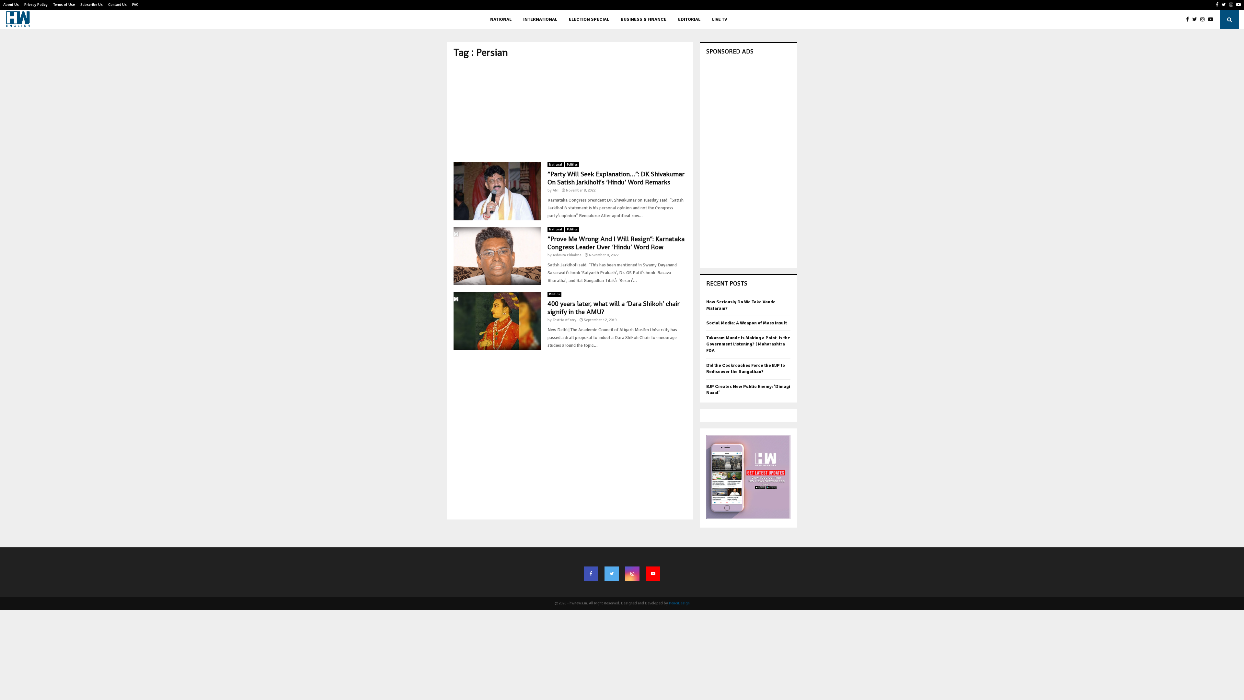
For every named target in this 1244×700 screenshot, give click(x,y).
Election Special (589, 19)
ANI (556, 190)
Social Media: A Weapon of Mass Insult (746, 323)
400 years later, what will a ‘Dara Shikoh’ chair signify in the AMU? (613, 307)
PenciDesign (679, 603)
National (501, 19)
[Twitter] (1196, 19)
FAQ (135, 4)
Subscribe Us (91, 4)
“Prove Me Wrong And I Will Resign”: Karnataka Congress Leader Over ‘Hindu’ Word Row (616, 243)
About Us (11, 4)
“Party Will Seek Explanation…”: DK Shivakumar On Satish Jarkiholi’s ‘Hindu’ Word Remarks (616, 178)
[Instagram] (1204, 19)
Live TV (719, 19)
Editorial (689, 19)
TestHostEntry (564, 320)
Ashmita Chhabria (567, 255)
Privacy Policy (36, 4)
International (540, 19)
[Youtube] (1212, 19)
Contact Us (117, 4)
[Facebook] (1189, 19)
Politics (572, 165)
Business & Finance (643, 19)
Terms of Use (64, 4)
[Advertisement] (570, 110)
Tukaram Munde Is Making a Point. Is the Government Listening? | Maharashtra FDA (748, 344)
